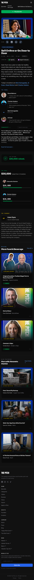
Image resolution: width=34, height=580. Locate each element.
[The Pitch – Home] (17, 473)
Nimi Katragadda (21, 83)
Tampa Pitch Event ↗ (6, 530)
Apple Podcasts (24, 59)
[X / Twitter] (8, 482)
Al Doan (10, 118)
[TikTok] (10, 482)
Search (3, 502)
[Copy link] (20, 42)
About (2, 522)
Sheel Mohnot (10, 85)
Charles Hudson (23, 85)
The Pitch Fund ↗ (6, 533)
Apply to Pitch (4, 505)
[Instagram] (5, 482)
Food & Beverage (10, 6)
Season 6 (24, 56)
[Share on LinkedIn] (11, 42)
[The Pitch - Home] (4, 2)
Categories (4, 491)
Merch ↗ (3, 546)
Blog (2, 528)
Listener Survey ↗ (6, 543)
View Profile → (28, 361)
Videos (3, 494)
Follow (3, 499)
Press (2, 525)
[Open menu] (31, 2)
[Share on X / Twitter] (7, 42)
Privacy (14, 578)
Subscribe (17, 565)
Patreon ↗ (4, 540)
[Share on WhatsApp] (16, 42)
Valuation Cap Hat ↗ (6, 548)
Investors (3, 515)
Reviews (3, 497)
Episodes (3, 6)
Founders (3, 512)
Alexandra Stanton (12, 181)
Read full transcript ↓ (7, 147)
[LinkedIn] (2, 482)
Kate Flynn (12, 217)
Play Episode (18, 11)
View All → (30, 248)
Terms (19, 578)
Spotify (12, 59)
